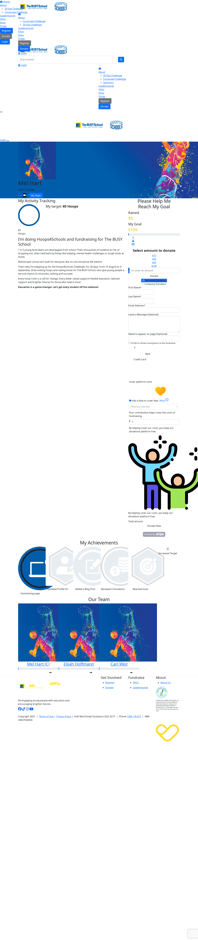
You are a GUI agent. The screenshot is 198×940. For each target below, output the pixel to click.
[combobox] (154, 406)
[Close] (8, 140)
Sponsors (108, 82)
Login (23, 53)
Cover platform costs (141, 381)
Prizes (21, 38)
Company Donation (155, 284)
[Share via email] (24, 195)
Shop (21, 35)
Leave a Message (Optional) (143, 314)
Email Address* (136, 305)
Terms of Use (46, 716)
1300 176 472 (134, 716)
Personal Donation (155, 280)
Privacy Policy (64, 716)
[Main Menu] (1, 111)
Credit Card (140, 359)
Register (24, 43)
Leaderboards (25, 28)
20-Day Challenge (32, 24)
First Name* (134, 287)
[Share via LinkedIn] (28, 195)
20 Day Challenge (112, 75)
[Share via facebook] (19, 195)
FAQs (21, 31)
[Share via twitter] (21, 195)
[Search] (121, 59)
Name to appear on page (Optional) (147, 334)
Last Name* (134, 296)
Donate (24, 48)
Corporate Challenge (34, 21)
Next (147, 353)
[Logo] (43, 6)
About (21, 17)
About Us (165, 682)
